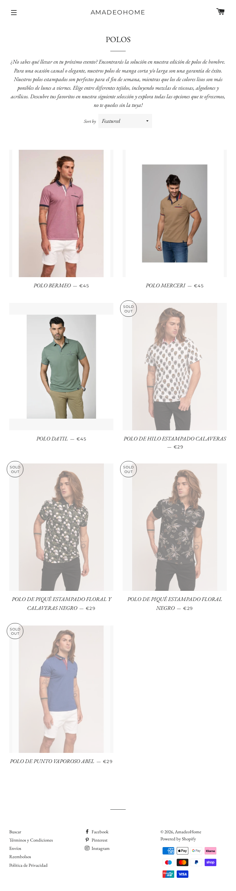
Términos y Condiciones (31, 840)
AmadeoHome (118, 12)
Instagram (100, 848)
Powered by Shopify (178, 839)
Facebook (99, 832)
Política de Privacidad (28, 865)
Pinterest (99, 840)
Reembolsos (20, 856)
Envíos (15, 848)
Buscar (15, 832)
